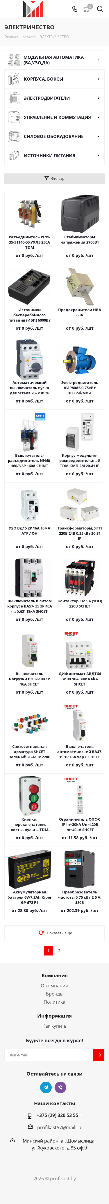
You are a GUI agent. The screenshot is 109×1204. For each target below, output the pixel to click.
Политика (54, 1002)
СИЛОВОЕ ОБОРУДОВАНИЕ (53, 136)
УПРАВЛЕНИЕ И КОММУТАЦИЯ (57, 117)
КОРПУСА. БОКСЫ (43, 79)
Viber (60, 1087)
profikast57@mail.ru (59, 1127)
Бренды (54, 994)
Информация (54, 1015)
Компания (55, 975)
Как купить (54, 1026)
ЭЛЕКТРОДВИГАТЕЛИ (47, 98)
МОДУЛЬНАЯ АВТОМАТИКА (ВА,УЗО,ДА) (54, 60)
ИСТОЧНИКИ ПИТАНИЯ (49, 155)
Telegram (46, 1087)
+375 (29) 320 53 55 (57, 1115)
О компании (54, 985)
